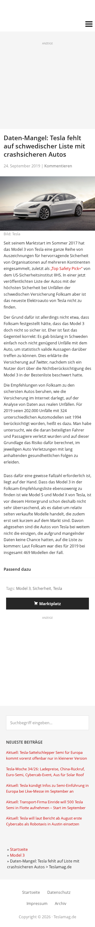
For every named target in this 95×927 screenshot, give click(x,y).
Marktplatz (50, 603)
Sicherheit (42, 588)
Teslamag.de (47, 10)
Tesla (57, 588)
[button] (47, 24)
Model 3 (23, 588)
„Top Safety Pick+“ (67, 268)
